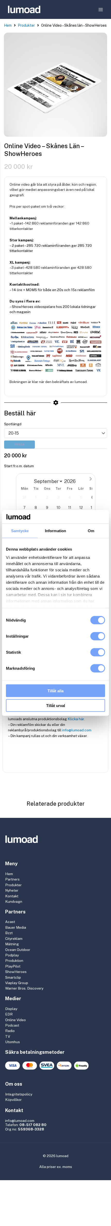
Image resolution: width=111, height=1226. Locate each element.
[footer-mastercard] (29, 1066)
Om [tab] (91, 531)
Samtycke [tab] (20, 531)
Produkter (26, 25)
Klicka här (76, 719)
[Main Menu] (101, 9)
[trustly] (81, 1066)
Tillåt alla (55, 691)
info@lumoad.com (76, 730)
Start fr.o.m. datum (19, 466)
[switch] (97, 636)
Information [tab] (55, 531)
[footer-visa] (12, 1066)
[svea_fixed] (46, 1066)
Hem (8, 25)
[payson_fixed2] (64, 1066)
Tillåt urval (55, 705)
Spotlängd (12, 424)
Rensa (19, 444)
